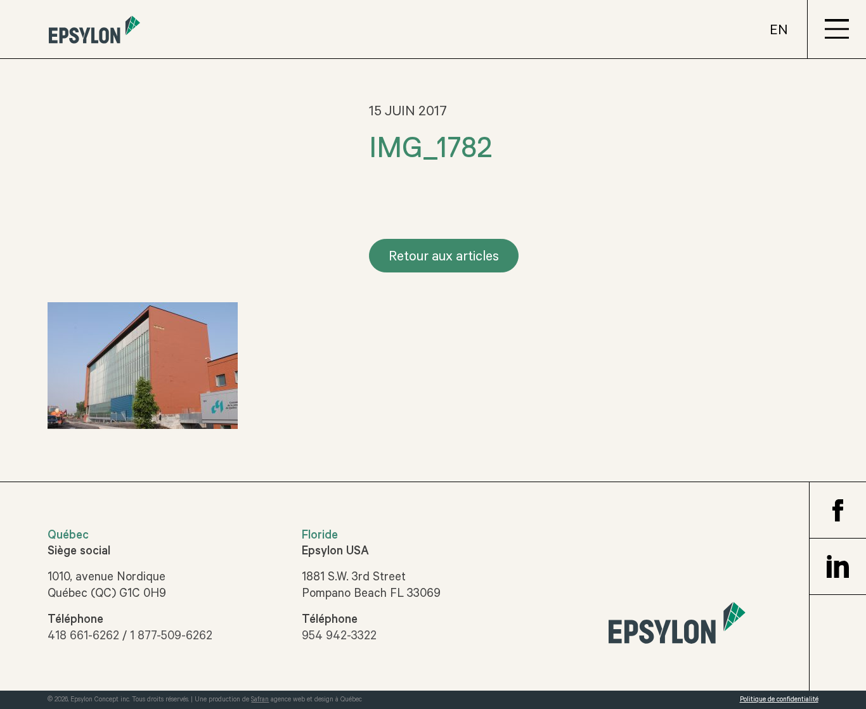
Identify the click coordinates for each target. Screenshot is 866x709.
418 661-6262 (83, 637)
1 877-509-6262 (171, 637)
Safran (260, 700)
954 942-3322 (339, 637)
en (779, 31)
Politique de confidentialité (779, 700)
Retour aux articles (444, 257)
